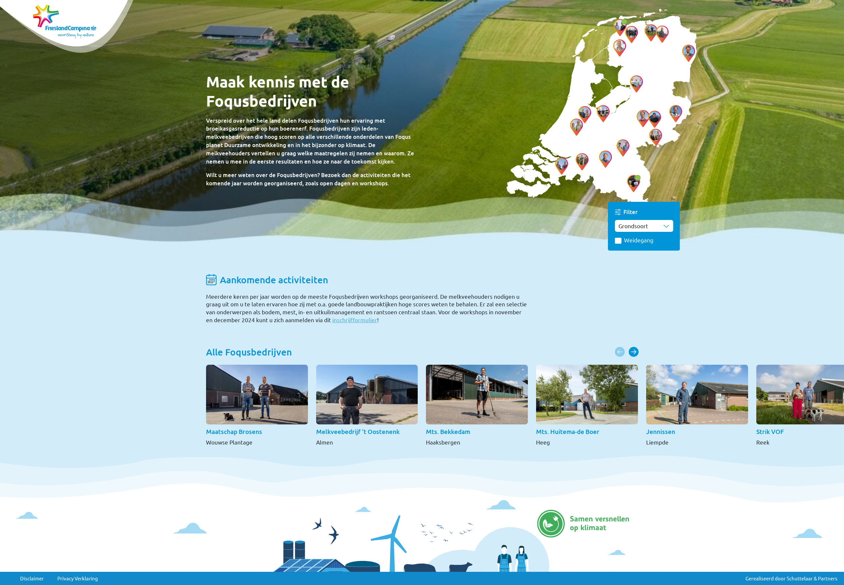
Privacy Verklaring (77, 578)
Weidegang (638, 239)
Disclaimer (32, 578)
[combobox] (644, 225)
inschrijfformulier (354, 319)
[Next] (634, 352)
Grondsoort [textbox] (633, 225)
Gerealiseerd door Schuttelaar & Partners (791, 578)
